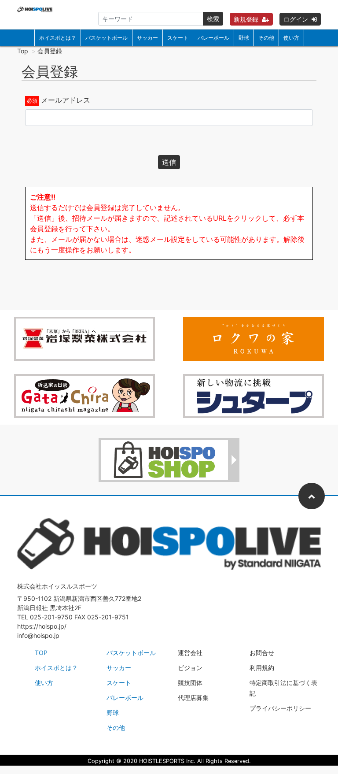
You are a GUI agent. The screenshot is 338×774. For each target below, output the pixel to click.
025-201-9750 (51, 617)
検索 (213, 18)
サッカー (147, 37)
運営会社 (190, 652)
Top (22, 51)
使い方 (291, 37)
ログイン (295, 19)
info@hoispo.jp (38, 635)
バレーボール (213, 37)
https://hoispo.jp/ (41, 626)
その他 (266, 37)
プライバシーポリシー (280, 708)
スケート (177, 37)
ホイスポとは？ (57, 37)
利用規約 (262, 667)
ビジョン (190, 667)
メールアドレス (65, 100)
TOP (41, 652)
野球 (244, 37)
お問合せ (262, 652)
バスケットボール (106, 37)
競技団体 (190, 682)
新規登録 (246, 19)
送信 (169, 162)
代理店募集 (193, 697)
